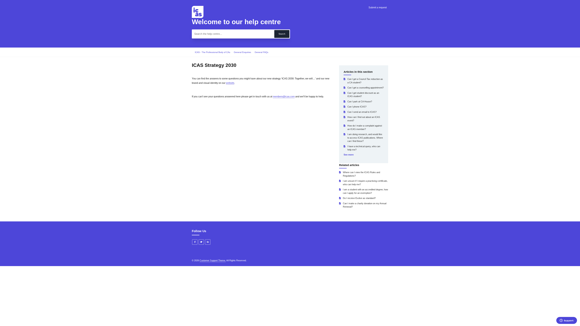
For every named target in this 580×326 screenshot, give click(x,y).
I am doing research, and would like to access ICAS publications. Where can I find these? (365, 137)
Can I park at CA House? (359, 101)
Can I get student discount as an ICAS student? (363, 95)
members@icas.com (284, 96)
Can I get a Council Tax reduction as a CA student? (365, 81)
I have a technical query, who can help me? (363, 148)
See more (349, 154)
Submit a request (378, 7)
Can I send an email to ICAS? (362, 112)
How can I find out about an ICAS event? (363, 119)
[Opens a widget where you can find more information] (566, 320)
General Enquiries (242, 52)
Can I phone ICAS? (356, 106)
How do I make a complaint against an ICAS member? (364, 127)
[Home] (197, 17)
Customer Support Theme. (213, 260)
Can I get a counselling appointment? (365, 87)
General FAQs (261, 52)
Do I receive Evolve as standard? (359, 198)
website (230, 83)
